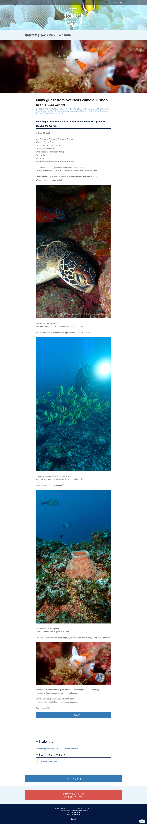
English (115, 2)
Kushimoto (59, 111)
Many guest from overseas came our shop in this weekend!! (72, 102)
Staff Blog (55, 109)
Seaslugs (39, 113)
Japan (49, 111)
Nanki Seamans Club (83, 111)
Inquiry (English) (73, 715)
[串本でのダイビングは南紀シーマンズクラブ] (74, 17)
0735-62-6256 (75, 814)
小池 (61, 113)
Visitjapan (46, 113)
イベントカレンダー (73, 778)
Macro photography (70, 111)
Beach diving (65, 109)
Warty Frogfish (42, 748)
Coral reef (81, 109)
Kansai (53, 111)
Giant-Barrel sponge (56, 748)
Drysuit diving (89, 109)
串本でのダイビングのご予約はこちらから (73, 795)
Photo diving (95, 111)
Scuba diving (104, 111)
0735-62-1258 (75, 812)
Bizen (38, 761)
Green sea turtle (71, 748)
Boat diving (73, 109)
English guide (104, 109)
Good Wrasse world (49, 761)
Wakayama (53, 113)
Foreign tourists (41, 111)
